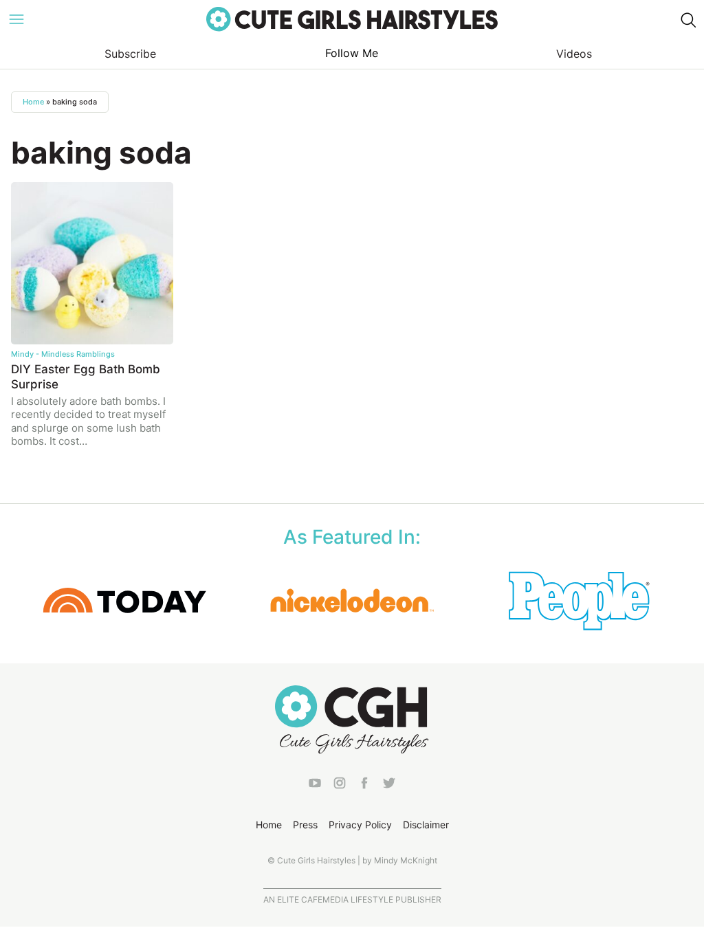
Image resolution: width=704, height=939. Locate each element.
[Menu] (16, 19)
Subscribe (130, 53)
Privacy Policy (360, 824)
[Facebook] (364, 785)
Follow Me (351, 53)
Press (305, 824)
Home (33, 102)
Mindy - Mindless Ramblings (63, 354)
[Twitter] (389, 785)
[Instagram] (339, 785)
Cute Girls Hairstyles (352, 19)
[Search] (687, 19)
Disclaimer (426, 824)
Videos (574, 53)
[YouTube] (315, 785)
